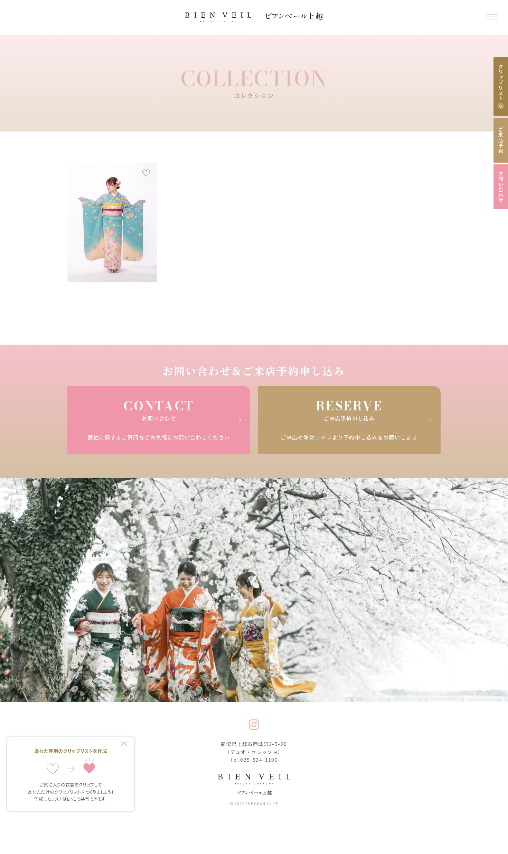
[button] (492, 17)
